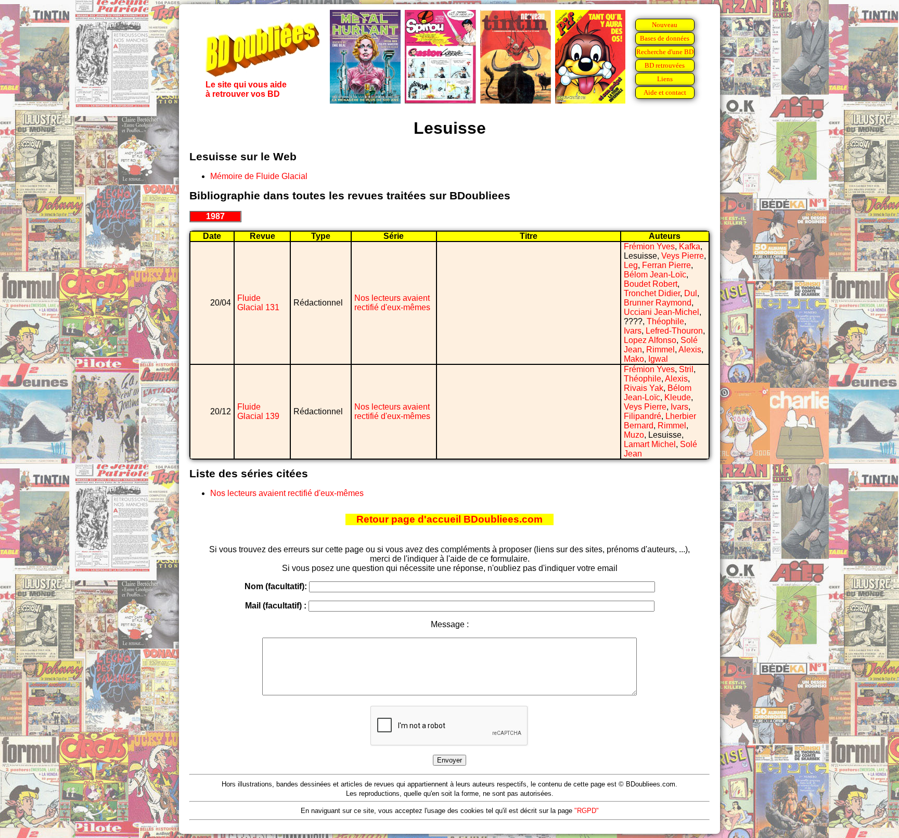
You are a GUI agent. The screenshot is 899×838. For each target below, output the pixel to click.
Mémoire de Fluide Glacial (258, 176)
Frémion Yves (649, 246)
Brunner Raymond (657, 302)
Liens (665, 79)
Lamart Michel (650, 444)
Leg (631, 265)
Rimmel (660, 349)
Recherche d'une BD (664, 52)
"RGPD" (586, 811)
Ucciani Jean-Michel (661, 312)
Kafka (689, 246)
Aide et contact (665, 92)
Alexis (689, 349)
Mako (634, 358)
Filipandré (642, 416)
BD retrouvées (665, 65)
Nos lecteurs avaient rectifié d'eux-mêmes (392, 303)
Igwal (658, 358)
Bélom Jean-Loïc (655, 274)
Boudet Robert (650, 284)
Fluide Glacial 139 (258, 411)
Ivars (632, 330)
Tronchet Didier (652, 293)
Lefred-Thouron (674, 330)
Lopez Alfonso (650, 340)
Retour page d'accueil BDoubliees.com (449, 519)
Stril (686, 369)
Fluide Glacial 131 (258, 303)
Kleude (677, 397)
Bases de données (664, 38)
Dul (690, 293)
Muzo (634, 434)
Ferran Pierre (666, 265)
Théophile (665, 321)
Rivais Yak (643, 388)
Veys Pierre (682, 255)
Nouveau (664, 25)
